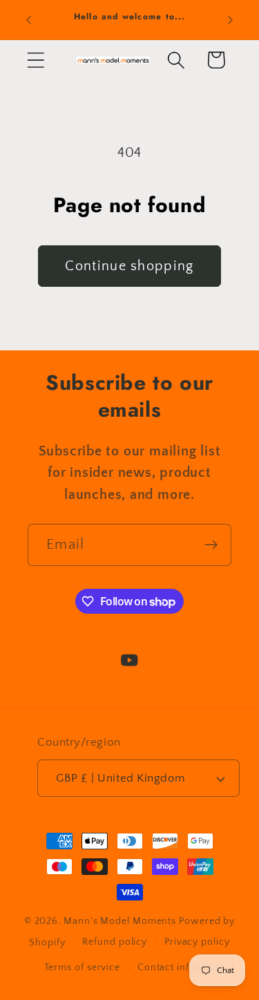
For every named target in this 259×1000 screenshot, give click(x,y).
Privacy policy (197, 941)
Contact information (184, 967)
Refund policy (114, 941)
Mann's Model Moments (120, 921)
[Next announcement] (230, 20)
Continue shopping (129, 266)
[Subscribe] (211, 545)
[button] (35, 59)
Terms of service (82, 967)
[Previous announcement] (29, 20)
